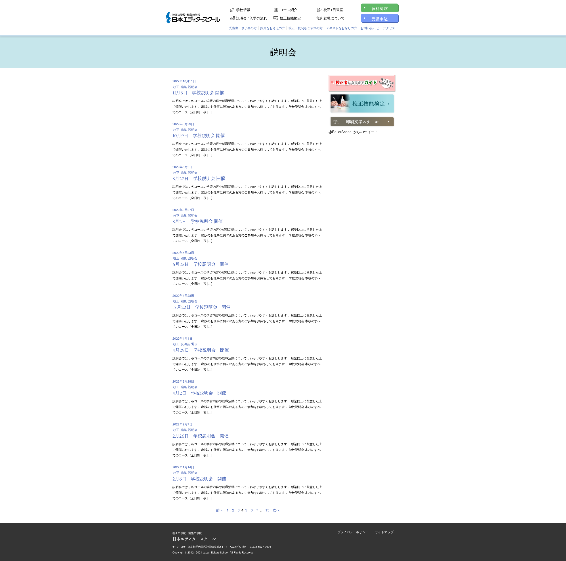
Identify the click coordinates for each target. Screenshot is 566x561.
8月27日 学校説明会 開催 (198, 178)
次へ (276, 510)
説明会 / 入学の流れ (251, 18)
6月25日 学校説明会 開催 (200, 264)
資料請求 (380, 8)
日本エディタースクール (194, 536)
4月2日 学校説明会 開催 (199, 393)
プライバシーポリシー (352, 532)
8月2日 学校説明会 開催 (197, 221)
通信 (194, 344)
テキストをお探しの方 (341, 28)
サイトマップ (384, 532)
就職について (334, 18)
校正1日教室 (333, 9)
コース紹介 (288, 9)
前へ (219, 510)
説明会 (192, 86)
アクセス (389, 28)
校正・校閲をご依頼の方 (306, 28)
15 (267, 510)
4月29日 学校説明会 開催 (200, 350)
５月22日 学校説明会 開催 (201, 307)
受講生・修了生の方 (243, 28)
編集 (184, 86)
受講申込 (380, 18)
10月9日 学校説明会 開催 (198, 135)
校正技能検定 (290, 18)
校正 (176, 86)
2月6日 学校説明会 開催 (199, 479)
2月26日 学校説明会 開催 (200, 436)
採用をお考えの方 (272, 28)
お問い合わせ (370, 28)
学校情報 (243, 9)
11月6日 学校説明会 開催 (198, 93)
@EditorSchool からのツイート (353, 131)
